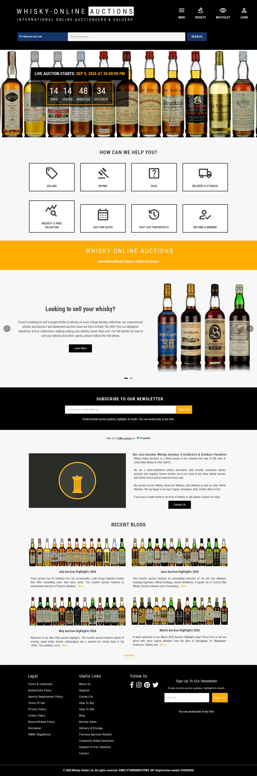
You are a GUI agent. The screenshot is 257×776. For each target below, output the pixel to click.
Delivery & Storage (91, 728)
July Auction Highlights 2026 (77, 571)
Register (84, 690)
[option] (128, 93)
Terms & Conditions (40, 684)
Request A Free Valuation (95, 747)
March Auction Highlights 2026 (180, 630)
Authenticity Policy (40, 690)
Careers (84, 753)
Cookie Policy (36, 715)
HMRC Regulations (39, 734)
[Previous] (6, 328)
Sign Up (184, 409)
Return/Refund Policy (41, 722)
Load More (128, 655)
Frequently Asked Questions (96, 740)
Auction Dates (88, 722)
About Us (85, 684)
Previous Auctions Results (95, 734)
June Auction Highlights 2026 (179, 571)
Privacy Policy (37, 709)
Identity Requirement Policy (45, 696)
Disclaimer (34, 728)
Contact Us (86, 696)
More (81, 586)
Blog (82, 715)
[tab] (126, 378)
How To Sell (86, 709)
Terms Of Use (36, 703)
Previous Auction (32, 36)
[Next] (250, 328)
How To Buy (86, 703)
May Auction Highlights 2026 (77, 631)
